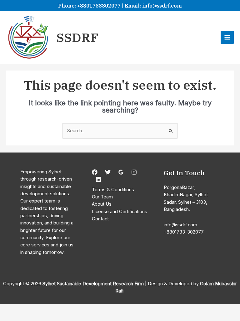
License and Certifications (119, 211)
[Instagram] (134, 172)
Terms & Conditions (113, 189)
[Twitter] (108, 172)
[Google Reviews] (121, 172)
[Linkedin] (98, 179)
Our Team (102, 197)
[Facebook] (95, 172)
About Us (102, 204)
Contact (100, 219)
